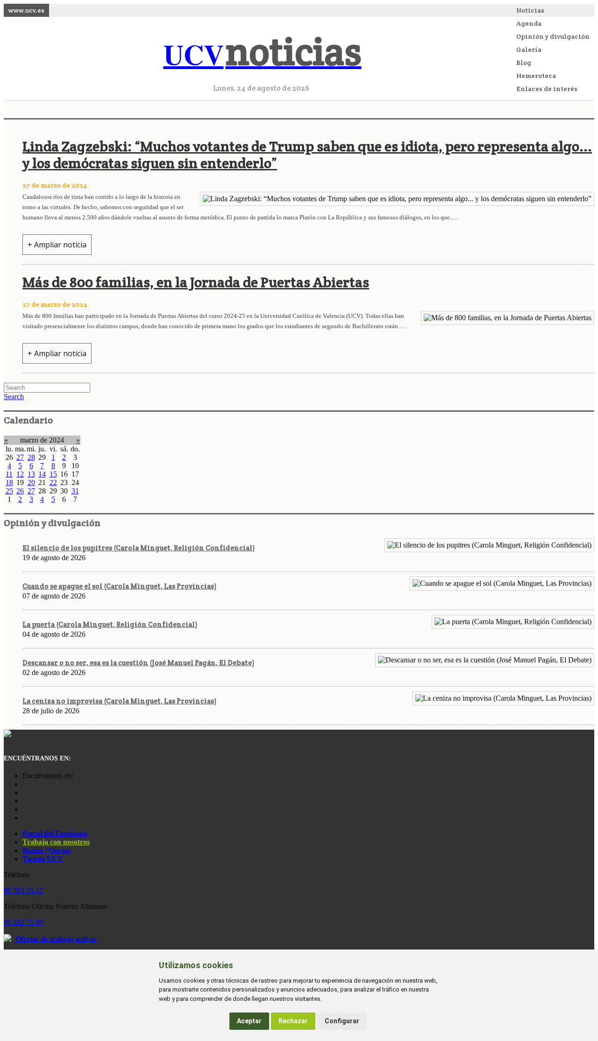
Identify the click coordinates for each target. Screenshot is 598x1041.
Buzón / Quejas (46, 850)
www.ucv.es (26, 10)
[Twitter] (24, 809)
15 (53, 474)
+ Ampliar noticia (57, 244)
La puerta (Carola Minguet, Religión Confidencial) (109, 624)
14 (42, 474)
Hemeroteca (536, 75)
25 (9, 491)
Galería (528, 49)
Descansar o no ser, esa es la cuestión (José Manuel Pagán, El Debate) (138, 662)
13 (31, 474)
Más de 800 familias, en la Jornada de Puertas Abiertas (195, 282)
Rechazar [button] (293, 1021)
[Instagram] (24, 784)
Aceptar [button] (249, 1021)
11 (9, 474)
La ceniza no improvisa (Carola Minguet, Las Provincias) (119, 700)
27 (20, 457)
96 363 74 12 (23, 890)
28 (31, 457)
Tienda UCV (43, 859)
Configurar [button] (342, 1021)
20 (31, 482)
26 (20, 491)
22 (53, 482)
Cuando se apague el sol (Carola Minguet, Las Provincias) (119, 586)
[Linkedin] (24, 817)
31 (75, 491)
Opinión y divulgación (553, 36)
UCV (263, 54)
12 (20, 474)
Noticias (530, 10)
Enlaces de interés (546, 88)
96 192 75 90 (23, 922)
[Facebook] (24, 792)
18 (9, 482)
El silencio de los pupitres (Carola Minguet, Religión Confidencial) (138, 547)
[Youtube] (24, 801)
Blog (523, 62)
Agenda (528, 23)
